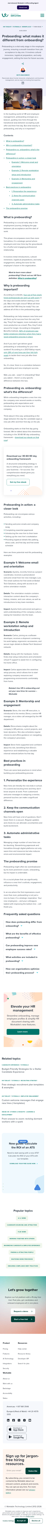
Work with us (8, 1384)
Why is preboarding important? (19, 145)
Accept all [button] (21, 1520)
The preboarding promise (17, 208)
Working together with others (22, 1238)
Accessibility (7, 1393)
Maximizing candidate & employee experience (22, 1245)
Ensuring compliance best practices (23, 1266)
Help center (22, 1349)
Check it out (23, 7)
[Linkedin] (22, 83)
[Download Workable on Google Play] (16, 1437)
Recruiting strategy (29, 1080)
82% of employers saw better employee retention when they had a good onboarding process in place (22, 334)
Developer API (23, 1359)
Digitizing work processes (22, 1259)
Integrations (7, 1364)
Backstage (7, 1388)
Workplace (26, 27)
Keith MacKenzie (23, 75)
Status (5, 1398)
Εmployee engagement (30, 1096)
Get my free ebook (18, 482)
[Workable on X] (24, 1421)
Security (6, 1368)
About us (6, 1379)
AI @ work (22, 1218)
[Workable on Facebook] (13, 1421)
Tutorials (17, 27)
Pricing (5, 1349)
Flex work (22, 1232)
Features (6, 1354)
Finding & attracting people (22, 1252)
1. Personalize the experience (24, 191)
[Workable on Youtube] (19, 1421)
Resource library (24, 1354)
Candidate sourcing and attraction (22, 1225)
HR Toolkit (7, 27)
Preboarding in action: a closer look (21, 158)
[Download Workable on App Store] (16, 1429)
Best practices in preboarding (18, 187)
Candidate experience (10, 1065)
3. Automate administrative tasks (25, 204)
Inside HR (5, 1112)
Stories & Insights (17, 1112)
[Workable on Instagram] (29, 1421)
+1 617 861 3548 (22, 1406)
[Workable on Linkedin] (8, 1421)
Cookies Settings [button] (8, 1521)
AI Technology (8, 1359)
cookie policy (30, 1516)
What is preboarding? (15, 141)
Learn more (22, 1032)
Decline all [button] (36, 1521)
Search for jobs (23, 1364)
